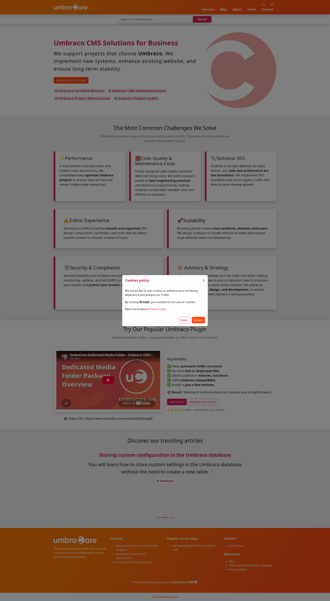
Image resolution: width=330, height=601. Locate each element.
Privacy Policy (157, 309)
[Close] (203, 280)
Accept (198, 320)
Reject (184, 320)
